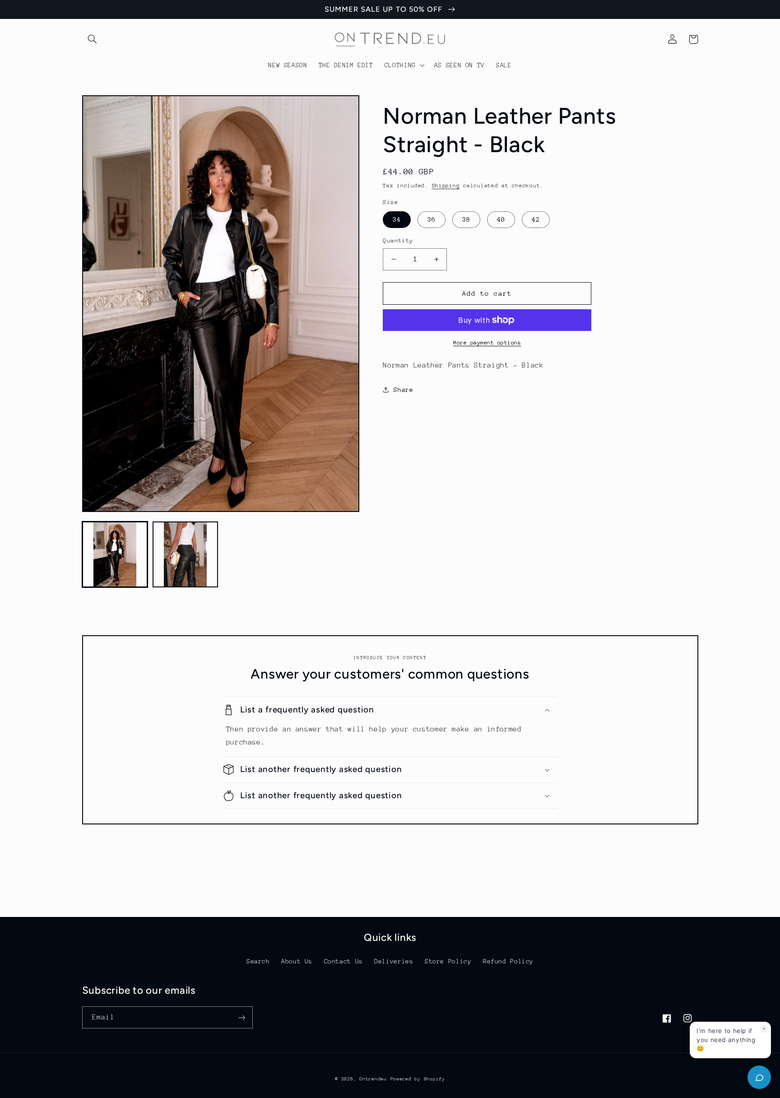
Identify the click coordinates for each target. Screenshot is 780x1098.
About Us (296, 961)
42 (536, 219)
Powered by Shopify (417, 1079)
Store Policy (448, 961)
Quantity (398, 240)
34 (397, 219)
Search (258, 961)
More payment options (487, 343)
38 (466, 219)
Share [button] (403, 389)
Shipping (446, 185)
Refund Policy (508, 961)
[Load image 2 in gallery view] (185, 554)
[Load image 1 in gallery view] (115, 554)
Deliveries (393, 961)
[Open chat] (759, 1077)
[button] (92, 39)
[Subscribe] (241, 1017)
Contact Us (343, 961)
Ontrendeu (373, 1079)
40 (501, 219)
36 (431, 219)
